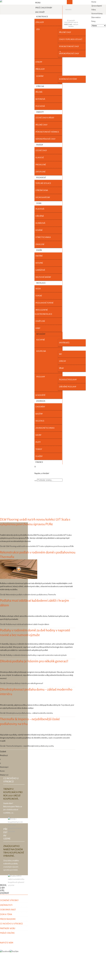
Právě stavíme (7, 933)
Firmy (93, 21)
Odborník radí (8, 910)
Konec (2, 771)
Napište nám (6, 943)
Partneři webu (7, 928)
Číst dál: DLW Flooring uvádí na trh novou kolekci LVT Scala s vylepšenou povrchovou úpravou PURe (37, 546)
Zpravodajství (96, 6)
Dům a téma (6, 914)
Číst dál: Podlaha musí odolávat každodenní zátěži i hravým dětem (24, 624)
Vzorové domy (97, 14)
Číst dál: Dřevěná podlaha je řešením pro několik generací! (21, 683)
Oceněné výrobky (9, 900)
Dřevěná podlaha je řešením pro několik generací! (34, 661)
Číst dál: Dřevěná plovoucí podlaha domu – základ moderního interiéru (26, 713)
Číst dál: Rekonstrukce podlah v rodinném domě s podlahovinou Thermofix (28, 595)
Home (93, 2)
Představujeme (8, 919)
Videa (93, 10)
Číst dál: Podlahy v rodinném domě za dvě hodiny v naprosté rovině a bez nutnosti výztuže (33, 655)
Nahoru (68, 9)
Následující (4, 767)
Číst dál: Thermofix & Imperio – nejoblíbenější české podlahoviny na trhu (27, 746)
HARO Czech (68, 24)
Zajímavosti (6, 905)
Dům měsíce (96, 17)
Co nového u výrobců (11, 924)
